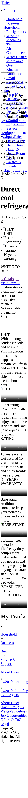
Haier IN (12, 149)
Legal (5, 724)
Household (14, 19)
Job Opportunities (14, 715)
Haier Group (10, 707)
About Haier (10, 672)
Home (5, 133)
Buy (4, 651)
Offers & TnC (11, 720)
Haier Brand (15, 145)
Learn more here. (13, 121)
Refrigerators (10, 137)
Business (13, 23)
